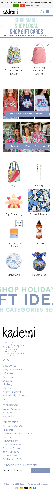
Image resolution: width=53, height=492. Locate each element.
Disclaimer (8, 437)
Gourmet (39, 243)
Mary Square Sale (12, 369)
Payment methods (13, 444)
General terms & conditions (17, 433)
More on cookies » (33, 6)
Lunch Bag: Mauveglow (39, 69)
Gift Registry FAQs (12, 459)
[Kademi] (10, 11)
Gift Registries (10, 455)
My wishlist (8, 416)
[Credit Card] (17, 488)
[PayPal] (21, 488)
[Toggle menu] (47, 11)
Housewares (39, 275)
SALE (5, 399)
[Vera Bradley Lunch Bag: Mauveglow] (39, 53)
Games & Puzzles (39, 214)
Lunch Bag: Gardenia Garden (14, 69)
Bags (14, 185)
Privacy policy (10, 441)
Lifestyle (7, 388)
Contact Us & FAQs (13, 426)
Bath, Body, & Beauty (14, 244)
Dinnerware (13, 275)
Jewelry (39, 185)
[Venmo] (34, 488)
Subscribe (40, 470)
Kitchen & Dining (12, 392)
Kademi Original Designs (16, 395)
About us (8, 430)
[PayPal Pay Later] (30, 488)
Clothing (7, 384)
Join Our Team (11, 452)
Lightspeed (44, 484)
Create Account (11, 409)
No (23, 6)
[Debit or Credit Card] (26, 488)
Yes (16, 6)
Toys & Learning (14, 214)
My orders (8, 412)
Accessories (9, 377)
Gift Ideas (8, 373)
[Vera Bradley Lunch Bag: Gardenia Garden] (14, 53)
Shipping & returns (13, 448)
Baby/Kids (8, 380)
